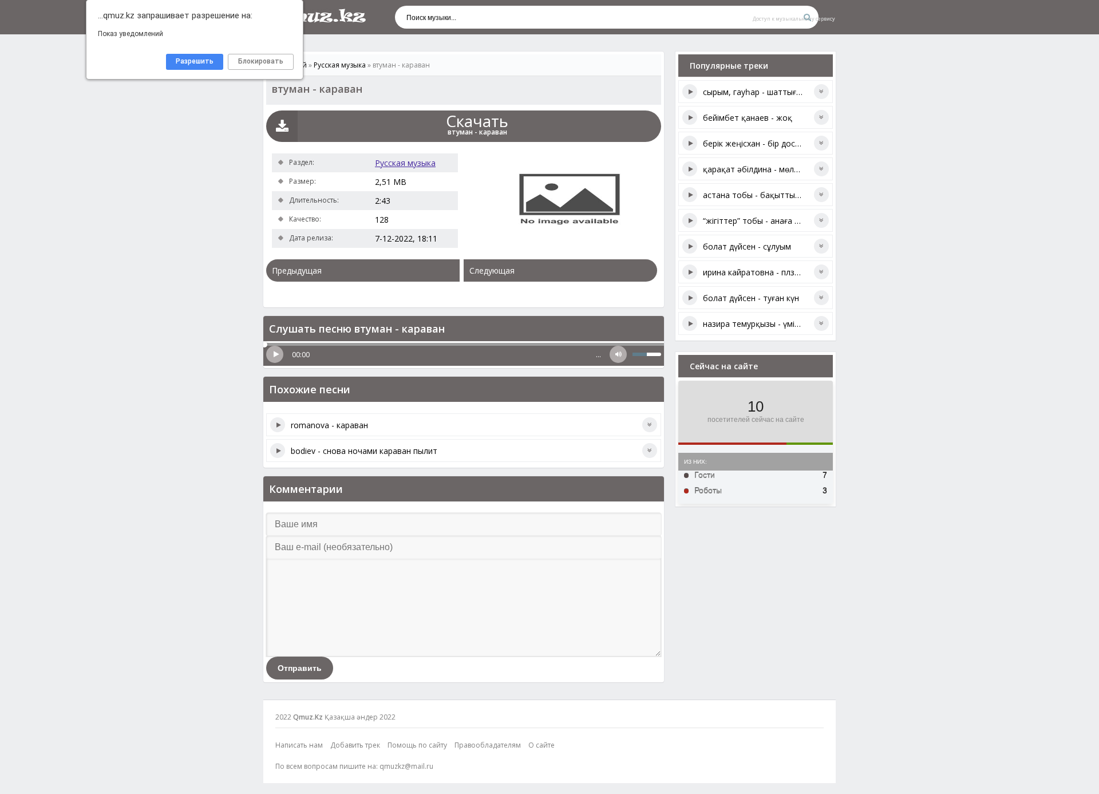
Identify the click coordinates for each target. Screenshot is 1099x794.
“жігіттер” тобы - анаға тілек (758, 220)
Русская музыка (405, 162)
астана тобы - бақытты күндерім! (768, 194)
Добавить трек (355, 745)
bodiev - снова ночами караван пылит (364, 450)
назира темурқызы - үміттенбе (763, 323)
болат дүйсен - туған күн (751, 298)
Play (274, 354)
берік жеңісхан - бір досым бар (763, 143)
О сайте (541, 745)
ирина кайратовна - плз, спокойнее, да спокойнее (800, 272)
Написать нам (299, 745)
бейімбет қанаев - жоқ (747, 117)
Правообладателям (487, 745)
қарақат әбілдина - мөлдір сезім (765, 169)
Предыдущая (297, 270)
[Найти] (807, 17)
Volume (618, 354)
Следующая (492, 270)
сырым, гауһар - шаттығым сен (763, 91)
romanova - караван (329, 425)
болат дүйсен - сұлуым (747, 246)
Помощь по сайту (417, 745)
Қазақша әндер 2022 (360, 717)
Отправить (300, 668)
